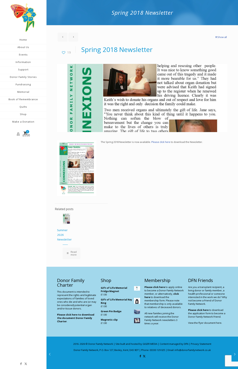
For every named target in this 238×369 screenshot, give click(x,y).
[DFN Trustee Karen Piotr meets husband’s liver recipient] (49, 354)
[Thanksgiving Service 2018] (234, 354)
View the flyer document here (204, 322)
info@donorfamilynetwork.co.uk (193, 350)
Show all (222, 37)
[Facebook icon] (21, 363)
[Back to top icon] (220, 361)
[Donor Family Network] (23, 17)
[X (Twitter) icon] (25, 363)
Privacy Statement (201, 344)
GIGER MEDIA (150, 344)
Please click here (160, 142)
